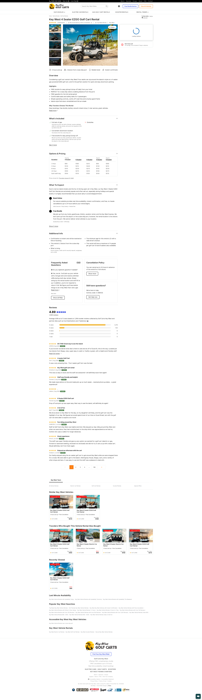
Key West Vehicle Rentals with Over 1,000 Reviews (115, 612)
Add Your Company (108, 676)
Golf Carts (102, 669)
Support (91, 676)
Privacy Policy (94, 681)
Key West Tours (56, 480)
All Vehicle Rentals (53, 486)
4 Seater (99, 159)
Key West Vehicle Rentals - (58, 614)
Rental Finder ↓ (143, 12)
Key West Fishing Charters (101, 671)
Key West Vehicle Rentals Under (138, 612)
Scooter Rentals (121, 12)
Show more (92, 273)
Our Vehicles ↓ (59, 12)
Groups (135, 1)
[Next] (101, 467)
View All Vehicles (146, 6)
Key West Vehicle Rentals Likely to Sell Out (101, 614)
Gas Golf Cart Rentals (101, 12)
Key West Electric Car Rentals (56, 632)
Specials (128, 1)
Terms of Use (102, 681)
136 (94, 467)
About (140, 1)
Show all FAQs (58, 298)
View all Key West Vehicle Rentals (103, 632)
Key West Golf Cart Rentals (72, 632)
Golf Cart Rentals (64, 16)
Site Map (93, 685)
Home (50, 16)
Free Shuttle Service (130, 6)
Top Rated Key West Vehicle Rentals (58, 608)
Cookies (109, 681)
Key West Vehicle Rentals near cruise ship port (61, 623)
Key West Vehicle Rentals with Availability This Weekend (117, 599)
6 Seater (78, 159)
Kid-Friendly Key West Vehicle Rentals (78, 608)
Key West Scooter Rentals (87, 632)
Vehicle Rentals (56, 16)
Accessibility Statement (108, 679)
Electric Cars (90, 669)
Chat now (145, 17)
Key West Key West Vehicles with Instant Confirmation (103, 608)
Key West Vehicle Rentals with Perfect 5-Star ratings (62, 610)
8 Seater (89, 159)
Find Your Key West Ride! (101, 654)
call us (151, 16)
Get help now (92, 297)
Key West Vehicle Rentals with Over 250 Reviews (61, 612)
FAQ (145, 1)
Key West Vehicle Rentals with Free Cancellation (131, 608)
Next (115, 45)
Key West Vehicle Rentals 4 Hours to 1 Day (108, 610)
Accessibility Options (94, 679)
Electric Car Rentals (80, 12)
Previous (65, 45)
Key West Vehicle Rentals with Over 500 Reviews (88, 612)
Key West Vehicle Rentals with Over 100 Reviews (132, 610)
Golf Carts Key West (91, 683)
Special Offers (138, 486)
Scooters (112, 669)
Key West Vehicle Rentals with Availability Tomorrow (88, 599)
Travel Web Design (101, 685)
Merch (122, 1)
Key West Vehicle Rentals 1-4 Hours (86, 610)
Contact (150, 1)
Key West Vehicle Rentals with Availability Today (61, 599)
